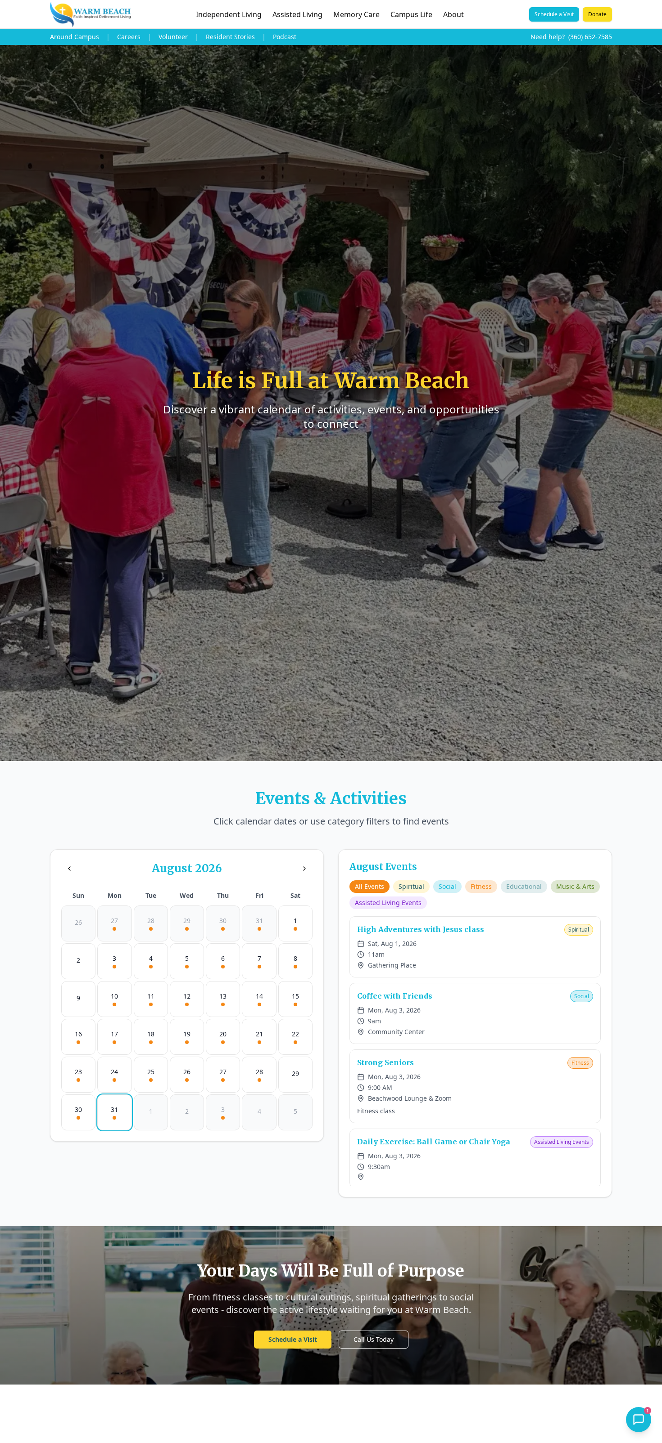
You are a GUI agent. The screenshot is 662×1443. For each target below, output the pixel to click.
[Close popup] (641, 1234)
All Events (369, 886)
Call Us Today (374, 1339)
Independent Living (229, 14)
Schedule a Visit (554, 14)
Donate (597, 14)
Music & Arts (575, 886)
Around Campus (74, 36)
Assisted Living (297, 14)
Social (447, 886)
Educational (524, 886)
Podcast (284, 36)
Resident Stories (230, 36)
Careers (129, 36)
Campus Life (411, 14)
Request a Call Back (579, 1379)
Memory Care (356, 14)
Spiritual (411, 886)
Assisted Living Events (388, 902)
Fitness (481, 886)
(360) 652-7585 (590, 36)
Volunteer (173, 36)
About (453, 14)
